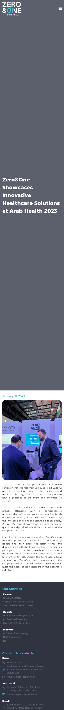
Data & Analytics (12, 637)
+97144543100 (14, 662)
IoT (4, 640)
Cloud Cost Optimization (17, 623)
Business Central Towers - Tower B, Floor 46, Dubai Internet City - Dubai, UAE (25, 669)
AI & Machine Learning (15, 633)
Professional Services (15, 619)
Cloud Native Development (18, 605)
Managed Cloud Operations (18, 615)
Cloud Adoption (12, 597)
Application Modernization (18, 601)
